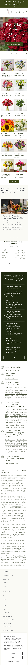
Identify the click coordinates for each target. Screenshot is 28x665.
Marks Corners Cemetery (19, 389)
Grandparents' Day (8, 575)
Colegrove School (10, 409)
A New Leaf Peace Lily (19, 116)
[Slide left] (10, 237)
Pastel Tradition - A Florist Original (6, 76)
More (14, 357)
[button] (19, 12)
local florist (20, 556)
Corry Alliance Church (20, 443)
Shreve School (14, 419)
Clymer (7, 370)
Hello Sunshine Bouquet (5, 176)
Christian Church (10, 440)
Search (5, 596)
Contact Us (6, 612)
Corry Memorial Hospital (11, 378)
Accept (13, 653)
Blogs (4, 599)
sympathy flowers (16, 506)
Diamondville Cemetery (12, 387)
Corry (11, 370)
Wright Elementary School (16, 427)
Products (5, 582)
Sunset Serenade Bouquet (6, 96)
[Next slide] (19, 53)
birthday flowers (18, 548)
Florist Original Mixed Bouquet (5, 136)
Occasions (6, 579)
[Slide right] (17, 237)
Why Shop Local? (8, 616)
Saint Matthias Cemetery (12, 395)
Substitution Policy (8, 630)
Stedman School (21, 420)
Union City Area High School (13, 422)
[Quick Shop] (15, 12)
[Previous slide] (9, 53)
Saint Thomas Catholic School (14, 417)
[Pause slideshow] (26, 53)
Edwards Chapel (9, 444)
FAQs (4, 609)
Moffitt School (23, 416)
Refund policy (7, 626)
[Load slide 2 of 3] (14, 53)
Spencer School (10, 420)
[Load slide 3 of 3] (16, 53)
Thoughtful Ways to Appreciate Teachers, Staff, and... (13, 217)
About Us (5, 586)
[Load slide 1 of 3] (12, 53)
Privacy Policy (7, 623)
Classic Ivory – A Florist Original (19, 136)
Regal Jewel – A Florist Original (18, 176)
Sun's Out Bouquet (6, 155)
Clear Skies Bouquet (20, 75)
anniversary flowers (10, 550)
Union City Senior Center (12, 463)
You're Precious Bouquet (5, 116)
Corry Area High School (12, 411)
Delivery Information (8, 619)
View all (14, 181)
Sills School (23, 419)
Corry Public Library (15, 414)
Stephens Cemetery (17, 397)
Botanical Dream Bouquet (19, 156)
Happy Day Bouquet (20, 95)
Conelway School (22, 409)
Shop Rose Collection (14, 44)
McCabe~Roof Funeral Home (14, 390)
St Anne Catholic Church (17, 446)
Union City (16, 370)
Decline (13, 657)
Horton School (14, 416)
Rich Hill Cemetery (21, 394)
